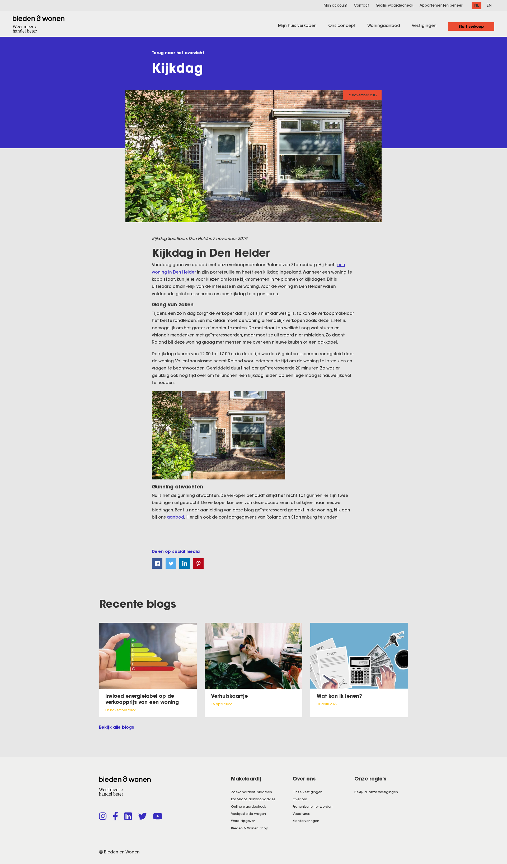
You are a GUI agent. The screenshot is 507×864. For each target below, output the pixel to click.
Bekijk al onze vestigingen (376, 792)
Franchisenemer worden (312, 806)
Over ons (300, 799)
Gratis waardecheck (394, 5)
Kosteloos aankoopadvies (253, 799)
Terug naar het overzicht (178, 52)
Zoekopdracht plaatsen (251, 792)
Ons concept (342, 25)
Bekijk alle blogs (116, 727)
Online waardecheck (248, 806)
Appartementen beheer (441, 5)
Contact (361, 5)
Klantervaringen (306, 821)
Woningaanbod (383, 25)
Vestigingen (424, 25)
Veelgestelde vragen (248, 814)
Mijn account (336, 5)
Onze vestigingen (307, 792)
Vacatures (301, 814)
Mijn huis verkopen (297, 25)
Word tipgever (243, 821)
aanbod (175, 517)
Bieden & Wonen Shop (249, 828)
